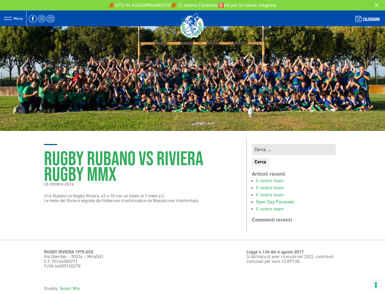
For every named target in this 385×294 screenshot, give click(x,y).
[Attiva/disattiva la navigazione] (8, 18)
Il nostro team (270, 180)
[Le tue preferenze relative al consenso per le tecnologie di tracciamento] (376, 285)
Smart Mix (69, 288)
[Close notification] (376, 5)
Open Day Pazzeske (275, 202)
